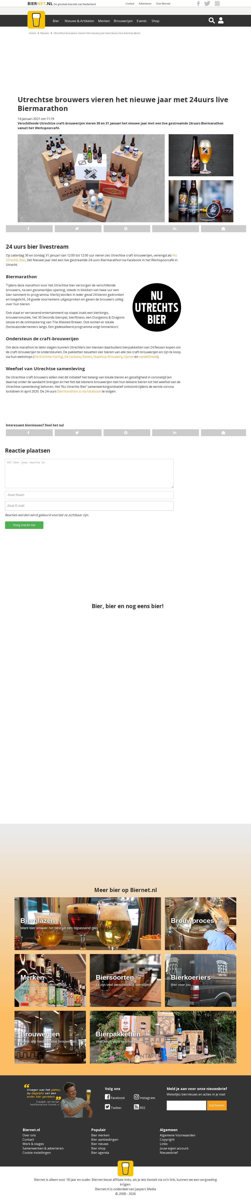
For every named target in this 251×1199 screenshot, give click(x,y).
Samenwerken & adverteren (43, 1148)
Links (164, 1144)
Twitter (116, 1108)
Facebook (117, 1098)
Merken (104, 21)
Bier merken (100, 1135)
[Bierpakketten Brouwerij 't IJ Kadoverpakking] (204, 638)
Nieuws (44, 33)
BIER (32, 3)
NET (41, 3)
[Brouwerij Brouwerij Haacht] (204, 708)
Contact (130, 3)
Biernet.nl (102, 1189)
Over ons (29, 1135)
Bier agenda (100, 1152)
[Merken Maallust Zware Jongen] (213, 777)
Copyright (167, 1139)
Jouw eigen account (174, 1148)
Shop (155, 21)
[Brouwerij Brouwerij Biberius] (154, 777)
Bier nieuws (99, 1144)
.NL (49, 3)
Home (32, 33)
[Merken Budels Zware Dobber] (125, 638)
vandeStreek (148, 357)
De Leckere (72, 357)
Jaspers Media (145, 1189)
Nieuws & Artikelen (79, 21)
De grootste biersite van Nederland (75, 4)
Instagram (147, 1098)
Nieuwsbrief (169, 1152)
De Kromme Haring (48, 357)
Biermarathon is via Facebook (79, 391)
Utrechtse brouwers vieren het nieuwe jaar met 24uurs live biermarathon (97, 33)
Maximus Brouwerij (108, 357)
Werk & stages (33, 1144)
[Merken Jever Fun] (125, 708)
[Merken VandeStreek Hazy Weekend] (37, 777)
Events (142, 21)
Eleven (87, 357)
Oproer (129, 357)
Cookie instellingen (37, 1152)
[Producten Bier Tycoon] (96, 777)
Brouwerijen (123, 21)
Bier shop (98, 1148)
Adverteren (145, 3)
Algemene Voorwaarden (177, 1135)
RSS (142, 1108)
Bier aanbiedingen (104, 1139)
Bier (56, 21)
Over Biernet (163, 3)
